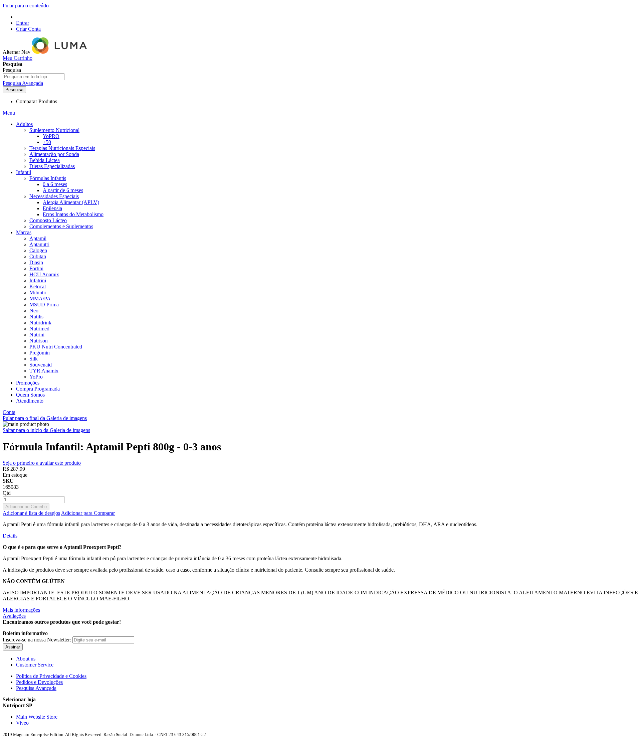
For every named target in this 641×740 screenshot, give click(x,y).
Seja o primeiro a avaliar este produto (42, 463)
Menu (9, 113)
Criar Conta (28, 29)
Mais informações (21, 610)
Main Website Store (36, 717)
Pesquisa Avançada (23, 83)
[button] (320, 706)
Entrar (22, 23)
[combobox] (33, 76)
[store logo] (60, 52)
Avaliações (14, 616)
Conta (9, 412)
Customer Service (34, 665)
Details (10, 536)
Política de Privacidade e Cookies (51, 676)
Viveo (22, 723)
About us (25, 658)
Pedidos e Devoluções (39, 682)
